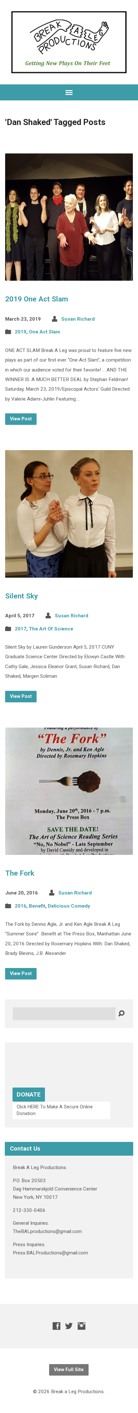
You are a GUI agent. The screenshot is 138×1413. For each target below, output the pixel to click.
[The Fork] (69, 850)
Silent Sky (21, 596)
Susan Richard (78, 319)
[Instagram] (81, 1326)
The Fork (19, 873)
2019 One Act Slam (36, 299)
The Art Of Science (51, 629)
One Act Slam (44, 332)
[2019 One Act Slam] (69, 276)
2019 (20, 332)
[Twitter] (69, 1326)
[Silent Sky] (69, 572)
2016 (20, 906)
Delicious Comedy (69, 906)
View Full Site (69, 1369)
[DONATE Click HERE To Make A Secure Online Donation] (69, 1123)
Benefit (37, 906)
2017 (20, 629)
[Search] (121, 1014)
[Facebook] (56, 1326)
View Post (21, 419)
